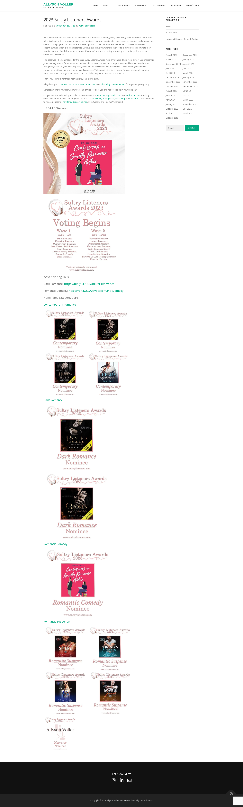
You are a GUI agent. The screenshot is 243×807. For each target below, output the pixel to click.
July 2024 (170, 68)
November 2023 (190, 82)
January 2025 (188, 59)
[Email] (129, 780)
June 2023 (170, 95)
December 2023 (173, 82)
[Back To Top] (231, 794)
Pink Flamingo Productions (109, 95)
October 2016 (172, 117)
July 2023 (187, 91)
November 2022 (190, 104)
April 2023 (170, 99)
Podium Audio (132, 95)
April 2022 (170, 113)
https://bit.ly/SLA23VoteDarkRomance (89, 284)
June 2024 (187, 68)
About (107, 5)
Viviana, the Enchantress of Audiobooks (79, 84)
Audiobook (140, 5)
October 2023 (172, 86)
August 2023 (171, 91)
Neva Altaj (120, 98)
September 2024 (173, 64)
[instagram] (114, 780)
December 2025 (190, 55)
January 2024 (188, 77)
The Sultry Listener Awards (113, 84)
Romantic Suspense (56, 621)
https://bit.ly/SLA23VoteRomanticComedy (96, 291)
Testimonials (158, 5)
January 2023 (171, 104)
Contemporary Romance (59, 304)
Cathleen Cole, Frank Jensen (101, 98)
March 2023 (188, 99)
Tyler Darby (66, 102)
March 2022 (188, 113)
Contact (176, 5)
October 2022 (172, 108)
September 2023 (190, 86)
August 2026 (171, 55)
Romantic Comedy (55, 544)
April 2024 (170, 73)
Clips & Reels (123, 5)
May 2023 (187, 95)
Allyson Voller (58, 4)
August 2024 (188, 64)
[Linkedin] (121, 780)
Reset (168, 26)
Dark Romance (53, 400)
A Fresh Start (171, 32)
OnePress (125, 800)
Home (96, 5)
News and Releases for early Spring (182, 39)
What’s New (193, 5)
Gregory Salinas (80, 102)
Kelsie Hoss (134, 98)
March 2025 (171, 59)
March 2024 (188, 73)
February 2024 (172, 77)
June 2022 (187, 108)
